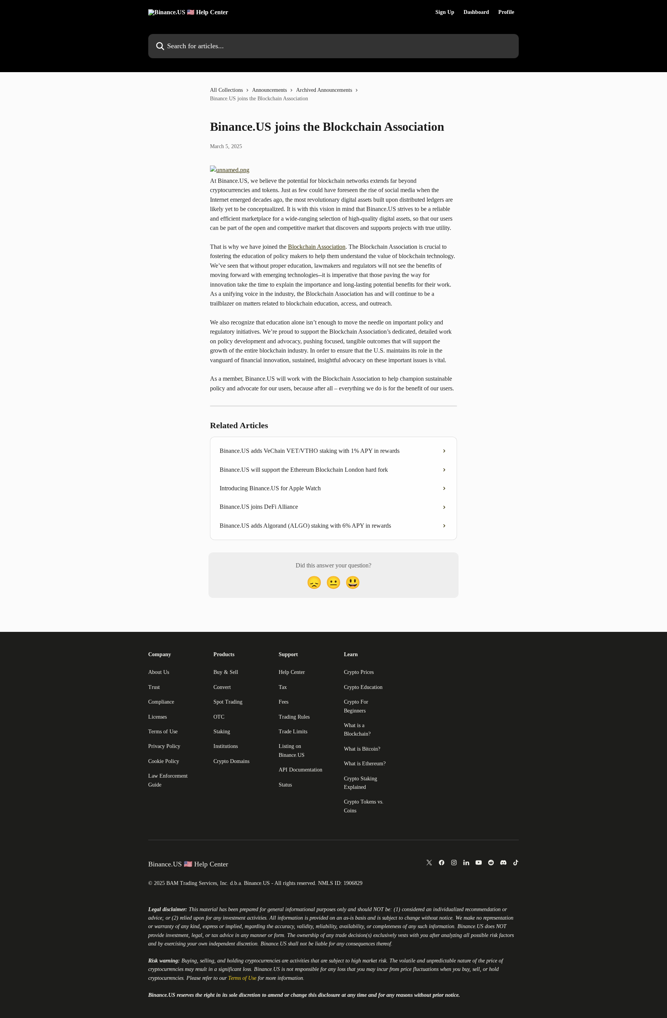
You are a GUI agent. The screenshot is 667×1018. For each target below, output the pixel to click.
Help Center (292, 672)
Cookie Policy (163, 761)
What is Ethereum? (365, 763)
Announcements (269, 90)
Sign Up (444, 12)
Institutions (225, 746)
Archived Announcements (324, 90)
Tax (283, 687)
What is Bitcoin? (362, 749)
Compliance (161, 702)
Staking (221, 731)
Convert (222, 687)
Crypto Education (363, 687)
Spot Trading (227, 702)
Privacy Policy (164, 746)
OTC (218, 717)
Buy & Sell (225, 672)
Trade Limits (293, 731)
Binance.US (470, 926)
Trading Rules (294, 717)
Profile (506, 12)
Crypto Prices (359, 672)
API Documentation (300, 770)
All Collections (226, 90)
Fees (283, 702)
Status (285, 785)
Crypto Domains (231, 761)
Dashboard (476, 12)
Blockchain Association (316, 246)
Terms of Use (163, 731)
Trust (154, 687)
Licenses (157, 717)
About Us (158, 672)
